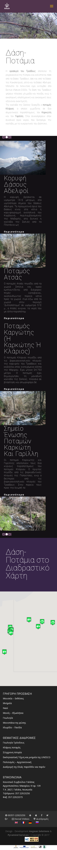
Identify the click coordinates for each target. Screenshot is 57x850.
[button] (42, 621)
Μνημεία (7, 703)
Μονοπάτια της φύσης (14, 722)
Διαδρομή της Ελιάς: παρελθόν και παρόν (24, 766)
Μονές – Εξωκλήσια (13, 712)
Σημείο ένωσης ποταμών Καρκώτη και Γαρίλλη (21, 441)
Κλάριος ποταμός (11, 747)
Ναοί (5, 708)
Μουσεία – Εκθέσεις (13, 698)
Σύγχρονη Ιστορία (12, 752)
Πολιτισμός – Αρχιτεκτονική (17, 762)
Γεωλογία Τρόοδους (13, 742)
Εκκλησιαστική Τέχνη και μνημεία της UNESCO (26, 757)
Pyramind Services (18, 834)
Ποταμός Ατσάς (17, 274)
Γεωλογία (8, 717)
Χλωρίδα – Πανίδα (12, 727)
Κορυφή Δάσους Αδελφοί (16, 185)
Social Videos (21, 818)
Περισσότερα (14, 231)
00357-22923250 (16, 815)
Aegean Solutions (39, 831)
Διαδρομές (42, 818)
